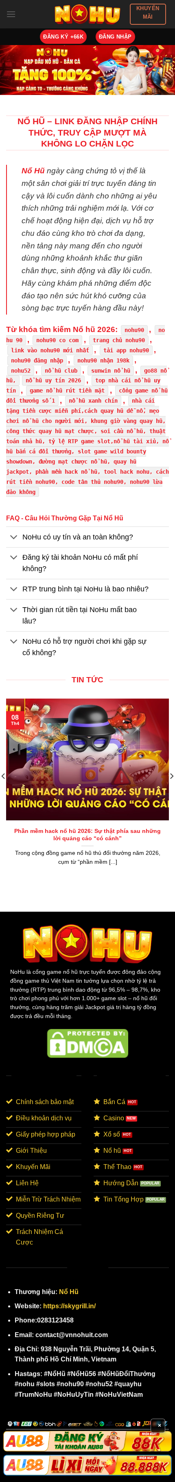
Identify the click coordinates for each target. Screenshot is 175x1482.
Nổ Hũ (69, 1291)
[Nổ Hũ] (88, 14)
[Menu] (11, 14)
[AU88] (87, 1441)
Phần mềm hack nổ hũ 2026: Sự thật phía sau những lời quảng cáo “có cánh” (87, 834)
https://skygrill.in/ (69, 1306)
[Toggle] (14, 537)
